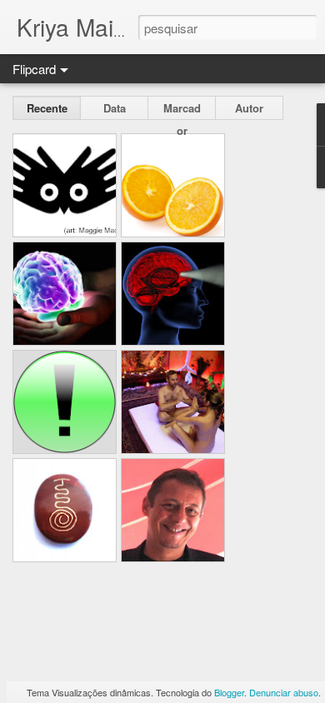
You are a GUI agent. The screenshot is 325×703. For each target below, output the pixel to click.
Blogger (229, 692)
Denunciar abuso (283, 692)
